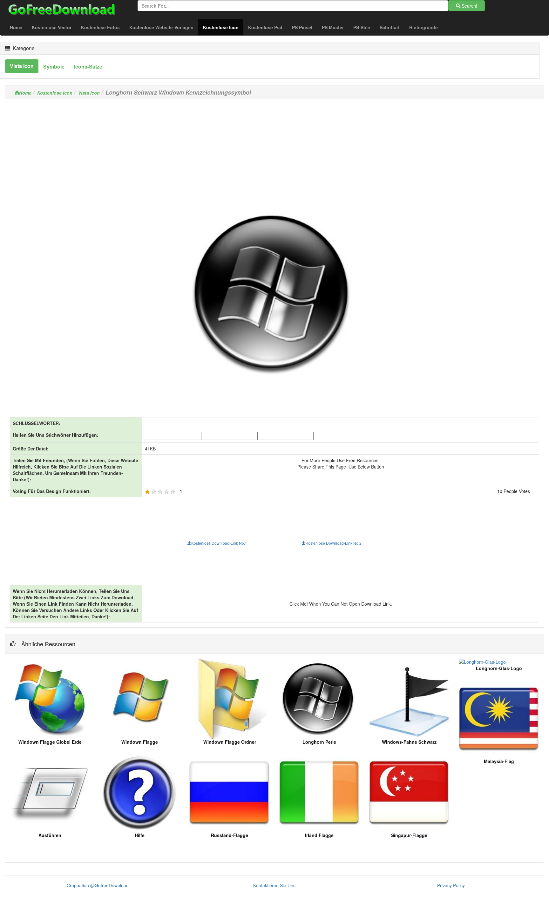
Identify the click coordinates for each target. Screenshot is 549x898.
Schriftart (390, 27)
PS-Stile (361, 27)
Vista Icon (89, 93)
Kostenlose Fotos (100, 27)
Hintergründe (423, 27)
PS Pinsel (302, 27)
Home (16, 27)
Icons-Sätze (88, 66)
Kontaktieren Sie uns (274, 885)
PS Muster (333, 27)
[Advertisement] (274, 148)
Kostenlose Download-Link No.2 (334, 543)
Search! (468, 6)
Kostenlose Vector (51, 27)
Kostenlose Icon (223, 27)
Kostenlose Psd (265, 27)
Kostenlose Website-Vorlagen (161, 27)
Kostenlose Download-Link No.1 (219, 543)
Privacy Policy (451, 885)
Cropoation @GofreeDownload (98, 885)
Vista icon (22, 66)
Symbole (53, 66)
